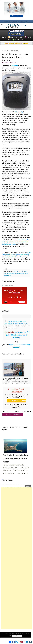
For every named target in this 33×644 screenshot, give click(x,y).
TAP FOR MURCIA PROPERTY (16, 43)
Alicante (15, 65)
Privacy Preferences (17, 635)
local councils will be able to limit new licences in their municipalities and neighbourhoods (16, 242)
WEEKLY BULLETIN (24, 22)
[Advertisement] (16, 558)
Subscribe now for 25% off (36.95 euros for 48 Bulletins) (17, 335)
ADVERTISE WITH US (14, 22)
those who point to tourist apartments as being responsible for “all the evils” (16, 255)
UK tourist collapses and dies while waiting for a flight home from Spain (16, 273)
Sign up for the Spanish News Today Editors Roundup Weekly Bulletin (16, 322)
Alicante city (19, 112)
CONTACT (6, 22)
